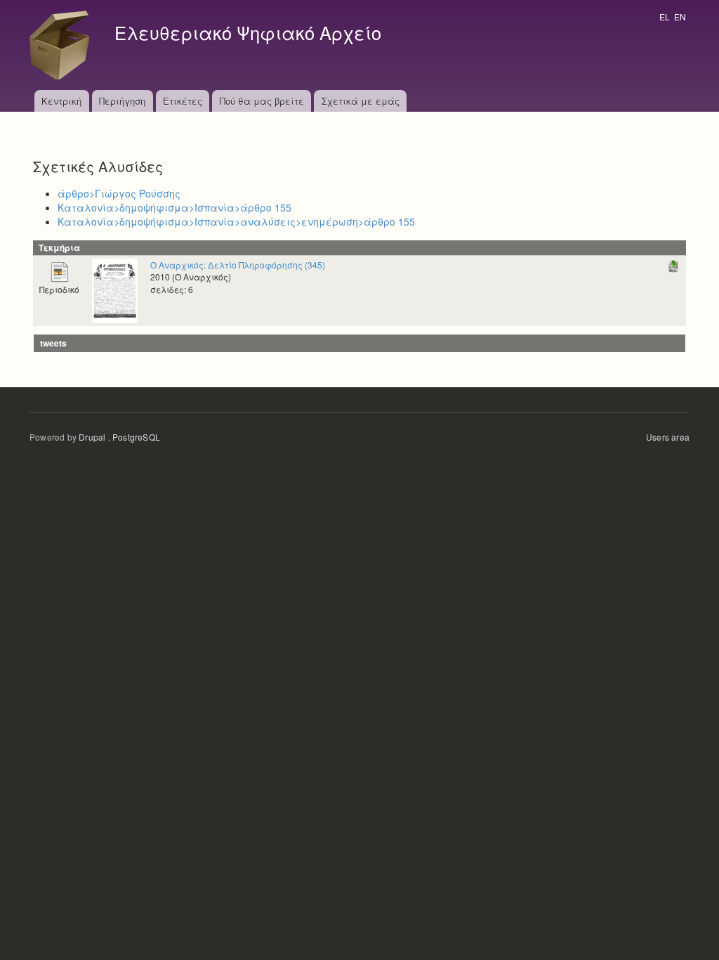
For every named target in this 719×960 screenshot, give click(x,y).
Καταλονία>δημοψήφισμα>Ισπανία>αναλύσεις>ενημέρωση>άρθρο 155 (236, 221)
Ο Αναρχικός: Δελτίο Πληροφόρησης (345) (237, 265)
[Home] (63, 45)
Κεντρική (61, 101)
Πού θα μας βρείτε (262, 101)
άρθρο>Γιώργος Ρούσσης (119, 193)
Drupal (92, 437)
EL (664, 16)
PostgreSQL (136, 437)
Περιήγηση (122, 101)
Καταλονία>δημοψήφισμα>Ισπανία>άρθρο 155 (174, 207)
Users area (668, 437)
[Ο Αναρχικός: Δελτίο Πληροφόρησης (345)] (115, 289)
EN (680, 16)
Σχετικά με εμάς (361, 101)
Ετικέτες (182, 101)
